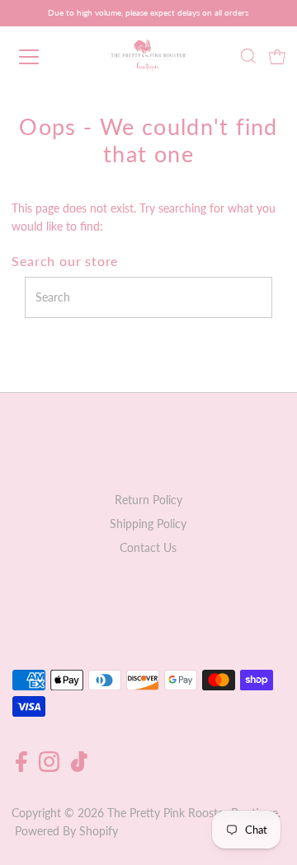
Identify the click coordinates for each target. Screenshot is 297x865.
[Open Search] (248, 58)
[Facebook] (21, 768)
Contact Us (148, 547)
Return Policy (148, 500)
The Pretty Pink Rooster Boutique (192, 813)
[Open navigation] (40, 56)
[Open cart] (277, 57)
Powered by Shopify (66, 831)
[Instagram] (49, 768)
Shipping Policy (148, 524)
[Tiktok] (79, 768)
